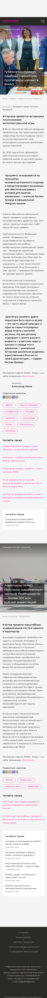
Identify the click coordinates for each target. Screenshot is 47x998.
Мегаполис (28, 376)
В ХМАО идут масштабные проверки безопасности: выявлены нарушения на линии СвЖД (23, 819)
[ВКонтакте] (4, 397)
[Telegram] (10, 397)
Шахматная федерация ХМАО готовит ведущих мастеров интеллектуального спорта (23, 497)
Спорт (23, 29)
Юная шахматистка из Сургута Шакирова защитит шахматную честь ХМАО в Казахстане (22, 483)
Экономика (26, 547)
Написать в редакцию (23, 942)
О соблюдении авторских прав (23, 952)
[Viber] (13, 397)
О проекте (23, 933)
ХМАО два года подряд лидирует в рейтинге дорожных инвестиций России (21, 804)
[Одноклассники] (7, 397)
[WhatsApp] (16, 397)
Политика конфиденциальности (23, 947)
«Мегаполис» (28, 760)
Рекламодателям (23, 937)
